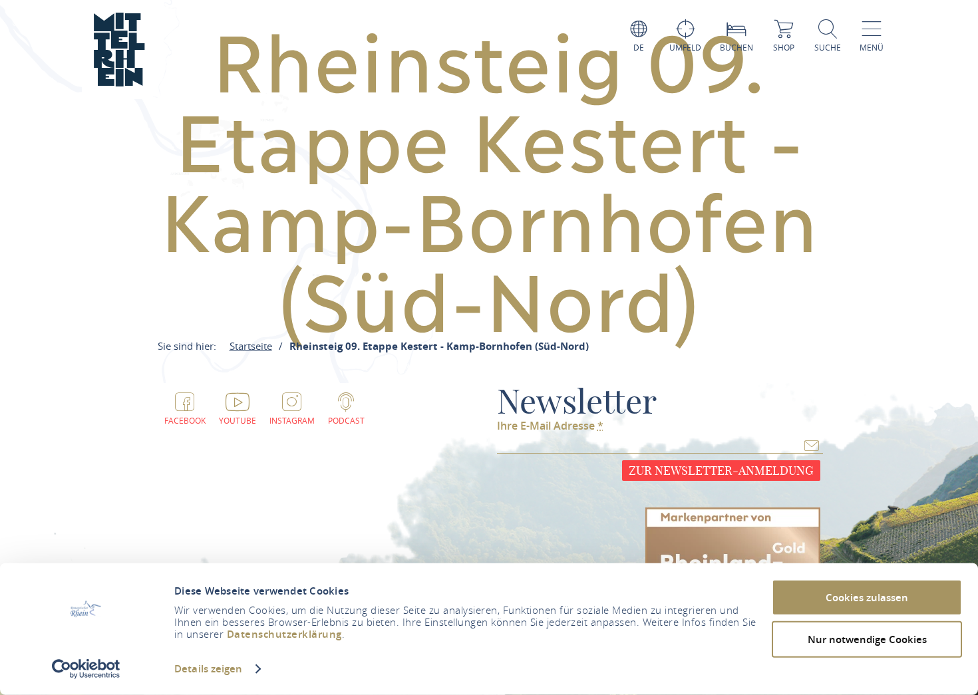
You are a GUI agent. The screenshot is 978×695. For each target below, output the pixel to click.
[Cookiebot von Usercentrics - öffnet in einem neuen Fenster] (86, 669)
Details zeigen (208, 669)
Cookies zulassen (867, 598)
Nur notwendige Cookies (867, 639)
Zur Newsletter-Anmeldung (721, 470)
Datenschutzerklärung (284, 634)
